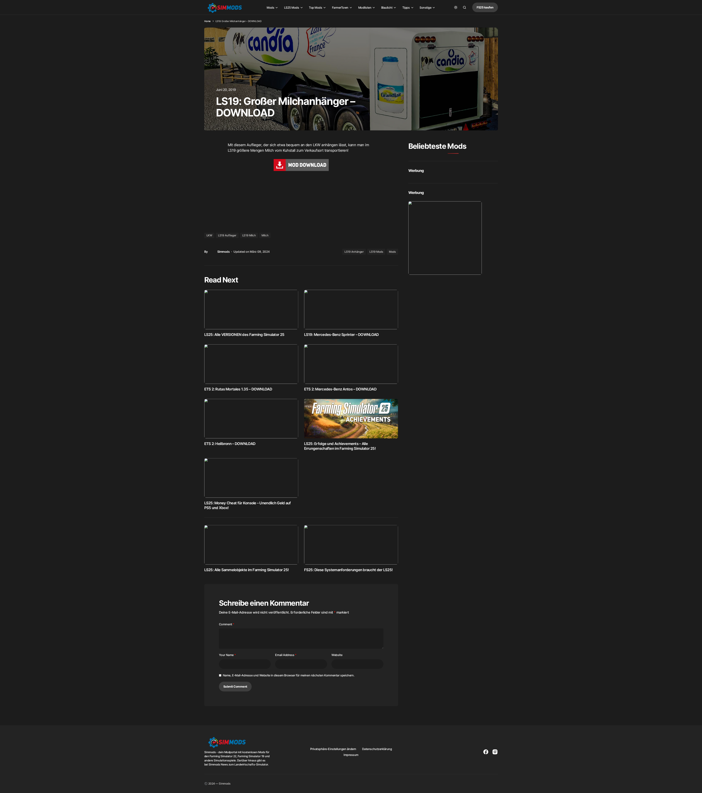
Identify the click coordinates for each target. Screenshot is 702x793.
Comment (226, 624)
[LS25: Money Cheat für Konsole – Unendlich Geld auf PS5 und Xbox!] (251, 478)
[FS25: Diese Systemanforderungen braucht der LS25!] (351, 545)
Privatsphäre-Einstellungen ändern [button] (333, 749)
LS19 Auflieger (227, 235)
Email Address (285, 655)
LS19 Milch (249, 235)
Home (207, 21)
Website (336, 655)
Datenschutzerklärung (377, 749)
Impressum (351, 755)
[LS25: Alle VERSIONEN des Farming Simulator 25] (251, 309)
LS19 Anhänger (354, 251)
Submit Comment (235, 686)
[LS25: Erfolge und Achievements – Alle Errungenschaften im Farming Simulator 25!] (351, 418)
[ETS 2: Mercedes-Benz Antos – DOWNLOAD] (351, 364)
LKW (209, 235)
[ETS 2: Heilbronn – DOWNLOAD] (251, 418)
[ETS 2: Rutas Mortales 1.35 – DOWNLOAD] (251, 364)
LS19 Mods (376, 251)
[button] (455, 7)
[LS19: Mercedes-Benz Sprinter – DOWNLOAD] (351, 309)
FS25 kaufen (485, 7)
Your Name (227, 655)
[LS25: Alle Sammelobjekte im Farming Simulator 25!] (251, 545)
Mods (392, 251)
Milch (265, 235)
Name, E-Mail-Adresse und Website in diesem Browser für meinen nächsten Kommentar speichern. (289, 675)
